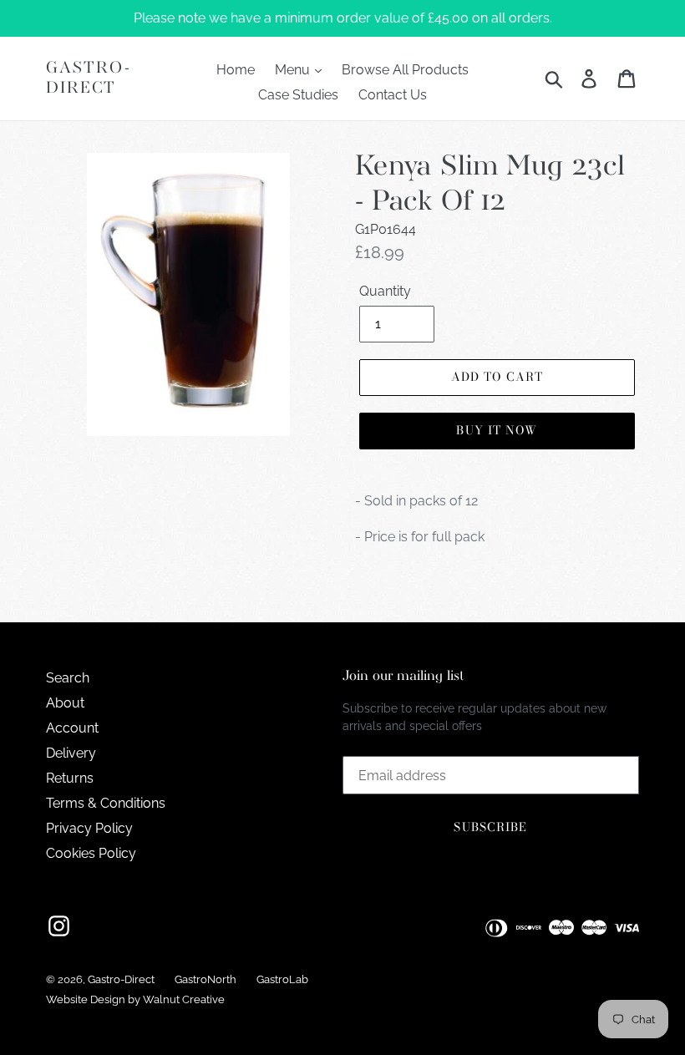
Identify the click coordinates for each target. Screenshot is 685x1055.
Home (235, 70)
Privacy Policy (89, 828)
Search (67, 678)
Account (72, 728)
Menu (294, 70)
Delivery (71, 753)
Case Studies (298, 95)
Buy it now (496, 430)
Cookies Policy (91, 853)
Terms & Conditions (105, 803)
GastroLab (282, 979)
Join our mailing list (403, 676)
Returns (70, 778)
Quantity (385, 291)
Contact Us (392, 95)
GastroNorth (205, 979)
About (65, 703)
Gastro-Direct (88, 78)
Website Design (85, 999)
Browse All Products (405, 70)
